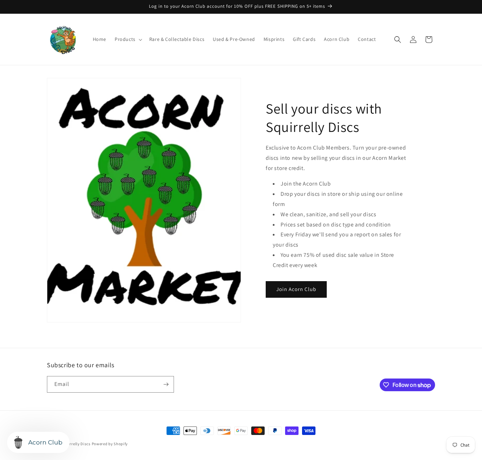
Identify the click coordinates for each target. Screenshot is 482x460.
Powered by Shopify (110, 443)
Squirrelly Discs (76, 443)
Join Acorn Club (296, 289)
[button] (127, 39)
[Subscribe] (166, 384)
